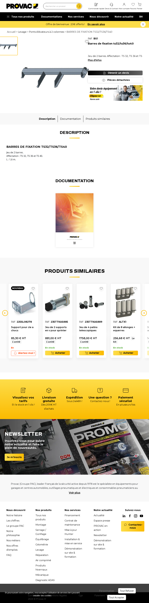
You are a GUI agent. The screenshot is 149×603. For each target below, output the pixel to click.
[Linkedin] (124, 516)
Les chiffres (12, 520)
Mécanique (42, 575)
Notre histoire (14, 515)
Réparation (42, 555)
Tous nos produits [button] (22, 16)
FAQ (8, 555)
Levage (22, 31)
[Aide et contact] (111, 5)
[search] (78, 6)
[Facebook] (129, 516)
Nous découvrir (99, 16)
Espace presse (102, 520)
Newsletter (100, 535)
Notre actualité (124, 16)
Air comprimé (43, 560)
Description (47, 118)
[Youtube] (141, 516)
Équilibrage (42, 539)
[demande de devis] (115, 93)
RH (141, 16)
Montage (41, 524)
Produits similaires (98, 118)
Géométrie (42, 544)
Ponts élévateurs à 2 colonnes (46, 31)
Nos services (76, 16)
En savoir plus (96, 24)
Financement (72, 515)
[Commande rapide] (96, 5)
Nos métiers (13, 540)
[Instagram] (135, 516)
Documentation (70, 118)
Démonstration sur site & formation (73, 552)
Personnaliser (106, 590)
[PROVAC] (22, 6)
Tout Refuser (127, 590)
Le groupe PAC (15, 526)
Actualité (99, 515)
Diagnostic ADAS (45, 580)
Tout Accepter (116, 597)
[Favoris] (133, 5)
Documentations (51, 16)
